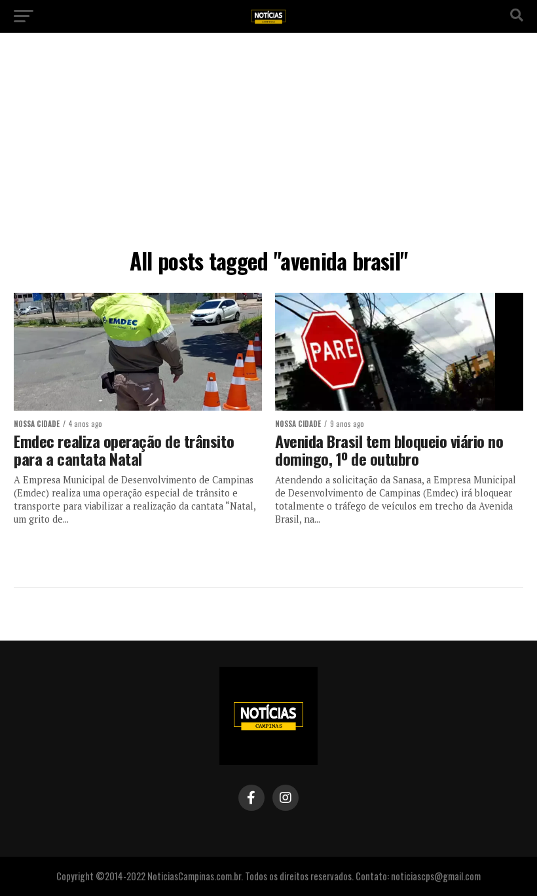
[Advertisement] (268, 144)
